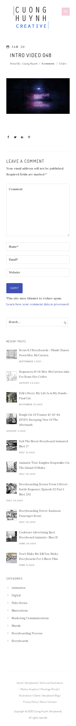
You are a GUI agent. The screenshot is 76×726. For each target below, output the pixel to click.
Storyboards (20, 641)
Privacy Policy (30, 701)
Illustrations (20, 610)
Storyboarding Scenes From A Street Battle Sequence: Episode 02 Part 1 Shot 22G (43, 489)
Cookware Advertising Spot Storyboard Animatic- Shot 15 (38, 535)
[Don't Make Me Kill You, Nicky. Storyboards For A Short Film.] (11, 558)
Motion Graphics (30, 689)
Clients (36, 695)
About (43, 701)
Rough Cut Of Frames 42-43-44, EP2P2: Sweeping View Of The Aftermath (39, 420)
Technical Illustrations (51, 682)
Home (20, 682)
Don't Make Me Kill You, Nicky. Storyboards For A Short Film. (39, 556)
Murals (16, 626)
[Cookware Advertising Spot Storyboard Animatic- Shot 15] (11, 536)
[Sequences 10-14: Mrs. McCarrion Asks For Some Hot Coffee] (11, 376)
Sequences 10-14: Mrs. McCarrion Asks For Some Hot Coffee (44, 374)
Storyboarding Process (27, 633)
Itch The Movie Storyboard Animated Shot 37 (43, 444)
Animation (18, 588)
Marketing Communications (30, 618)
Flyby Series (19, 603)
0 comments (48, 64)
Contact (52, 701)
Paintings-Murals (49, 689)
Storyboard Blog (50, 695)
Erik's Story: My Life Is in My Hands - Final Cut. (43, 395)
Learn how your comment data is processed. (37, 304)
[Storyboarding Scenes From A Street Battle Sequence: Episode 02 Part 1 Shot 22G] (11, 488)
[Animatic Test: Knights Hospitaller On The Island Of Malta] (11, 467)
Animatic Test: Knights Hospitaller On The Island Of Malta (44, 465)
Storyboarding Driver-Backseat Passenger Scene (40, 513)
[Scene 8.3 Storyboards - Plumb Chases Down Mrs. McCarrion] (11, 354)
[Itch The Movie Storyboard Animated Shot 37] (11, 445)
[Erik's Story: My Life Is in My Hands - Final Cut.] (11, 397)
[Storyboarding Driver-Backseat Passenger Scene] (11, 515)
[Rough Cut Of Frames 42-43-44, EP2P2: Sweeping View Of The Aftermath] (11, 419)
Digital (16, 595)
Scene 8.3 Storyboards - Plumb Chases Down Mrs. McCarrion (44, 352)
